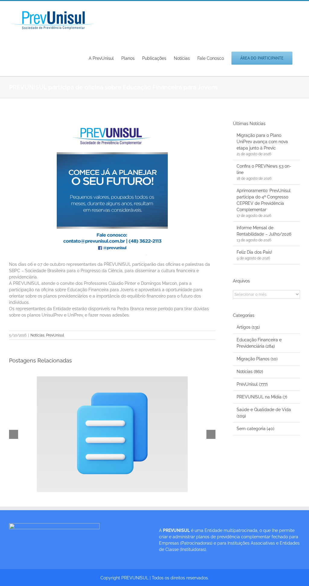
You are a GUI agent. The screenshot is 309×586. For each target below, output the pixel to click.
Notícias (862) (250, 371)
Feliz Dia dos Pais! (254, 252)
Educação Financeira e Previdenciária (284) (259, 343)
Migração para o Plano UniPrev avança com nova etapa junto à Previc (262, 141)
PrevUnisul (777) (252, 384)
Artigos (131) (248, 327)
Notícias (37, 335)
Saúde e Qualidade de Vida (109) (264, 412)
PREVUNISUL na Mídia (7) (262, 396)
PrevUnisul (55, 335)
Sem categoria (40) (255, 428)
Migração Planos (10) (257, 358)
